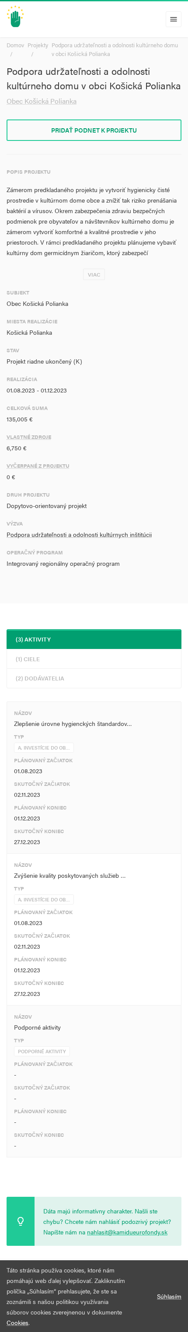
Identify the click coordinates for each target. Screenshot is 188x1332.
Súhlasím (169, 1296)
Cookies (17, 1322)
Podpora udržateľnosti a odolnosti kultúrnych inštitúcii (79, 534)
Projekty (38, 45)
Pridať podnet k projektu (94, 130)
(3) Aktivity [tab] (33, 639)
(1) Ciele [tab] (28, 659)
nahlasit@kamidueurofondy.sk (127, 1231)
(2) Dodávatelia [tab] (40, 678)
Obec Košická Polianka (42, 101)
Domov (15, 45)
